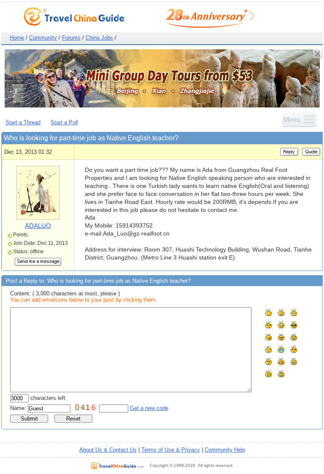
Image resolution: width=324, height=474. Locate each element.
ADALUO (38, 225)
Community (43, 38)
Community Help (225, 450)
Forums (71, 38)
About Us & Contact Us (108, 450)
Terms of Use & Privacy (170, 450)
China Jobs (99, 38)
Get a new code (149, 408)
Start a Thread (22, 122)
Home (17, 38)
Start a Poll (64, 122)
